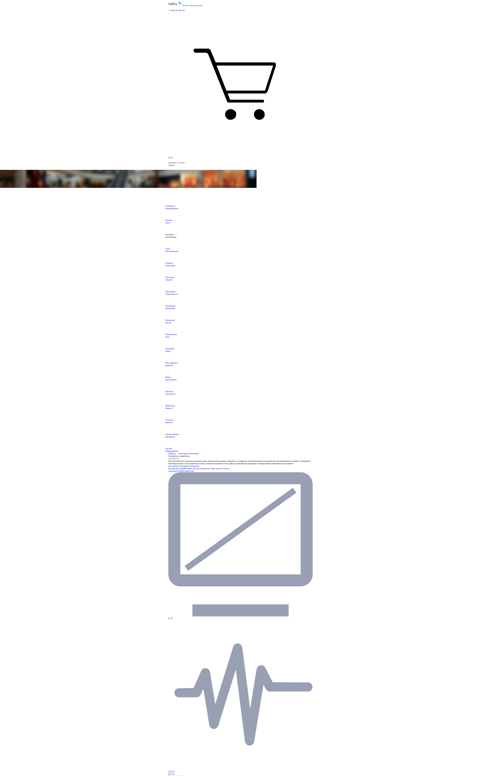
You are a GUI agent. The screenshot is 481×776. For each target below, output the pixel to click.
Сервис (171, 165)
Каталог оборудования (192, 5)
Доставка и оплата (176, 162)
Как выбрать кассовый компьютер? (183, 466)
